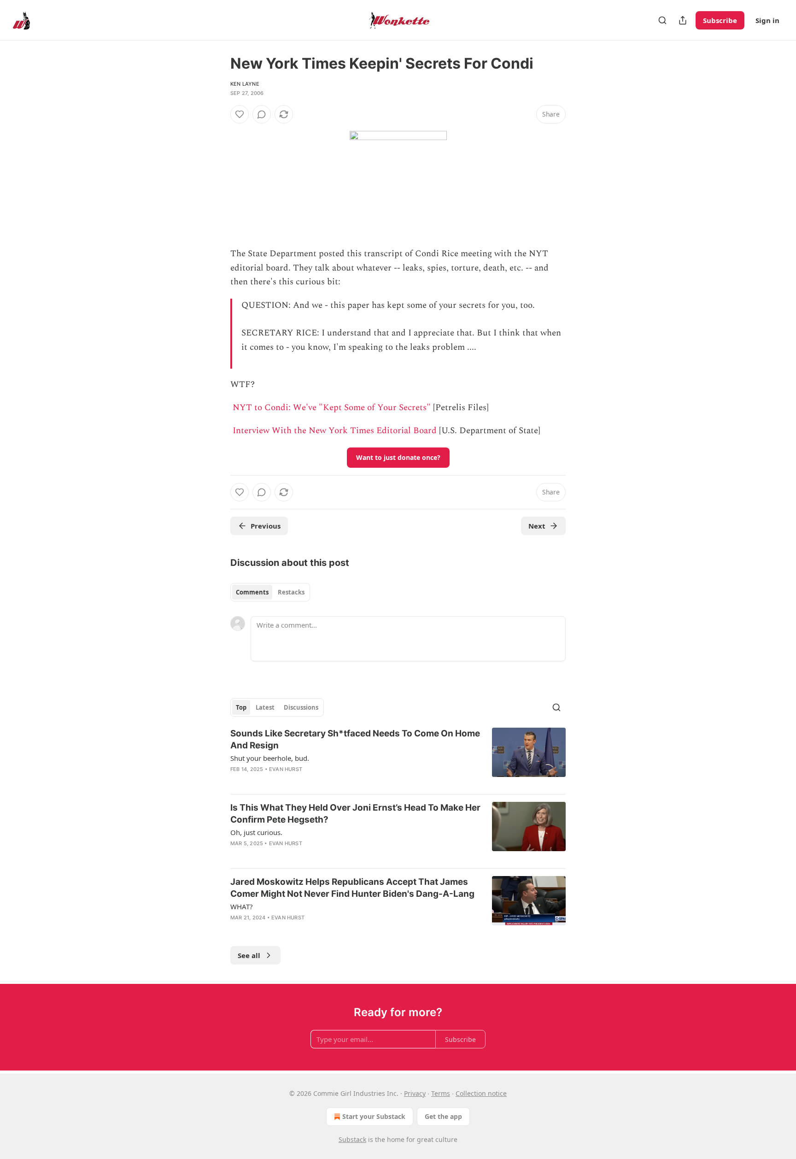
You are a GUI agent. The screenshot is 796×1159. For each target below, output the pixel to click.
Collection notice (481, 1093)
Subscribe (720, 20)
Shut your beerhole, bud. (269, 758)
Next (536, 525)
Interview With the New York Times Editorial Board (335, 430)
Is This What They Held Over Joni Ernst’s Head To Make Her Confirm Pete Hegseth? (355, 813)
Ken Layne (244, 84)
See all (249, 955)
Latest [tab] (265, 707)
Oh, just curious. (256, 832)
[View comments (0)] (261, 114)
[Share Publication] (682, 20)
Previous (266, 525)
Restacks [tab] (291, 592)
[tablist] (270, 592)
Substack (352, 1139)
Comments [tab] (252, 592)
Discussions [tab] (301, 707)
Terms (440, 1093)
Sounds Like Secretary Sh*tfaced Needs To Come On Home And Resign (355, 739)
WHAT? (241, 906)
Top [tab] (241, 707)
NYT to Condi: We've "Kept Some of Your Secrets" (332, 407)
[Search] (662, 20)
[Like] (239, 114)
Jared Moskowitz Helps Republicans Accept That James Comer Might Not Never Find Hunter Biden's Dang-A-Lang (352, 888)
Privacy (415, 1093)
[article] (398, 757)
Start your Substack (373, 1116)
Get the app (443, 1116)
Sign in (767, 20)
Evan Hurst (285, 769)
